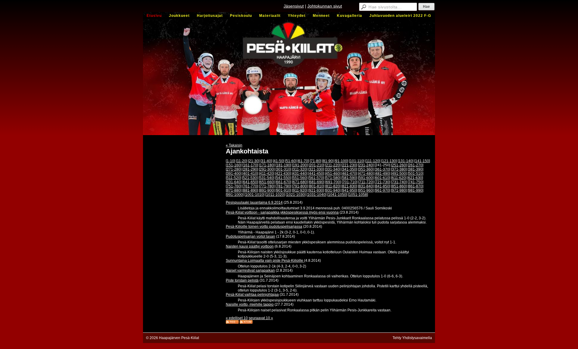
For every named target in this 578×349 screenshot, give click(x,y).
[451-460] (332, 173)
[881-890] (250, 190)
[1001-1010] (254, 195)
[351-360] (366, 169)
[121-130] (389, 161)
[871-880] (233, 190)
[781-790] (283, 186)
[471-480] (366, 173)
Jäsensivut (294, 6)
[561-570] (316, 178)
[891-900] (267, 190)
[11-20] (241, 161)
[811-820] (332, 186)
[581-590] (349, 178)
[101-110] (356, 161)
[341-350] (349, 169)
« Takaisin (234, 145)
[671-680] (300, 182)
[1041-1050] (337, 195)
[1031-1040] (316, 195)
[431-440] (299, 173)
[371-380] (399, 169)
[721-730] (382, 182)
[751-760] (233, 186)
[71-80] (315, 161)
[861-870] (415, 186)
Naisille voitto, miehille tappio (250, 304)
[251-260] (399, 165)
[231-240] (366, 165)
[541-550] (283, 178)
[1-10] (230, 161)
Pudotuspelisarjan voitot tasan (250, 236)
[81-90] (328, 161)
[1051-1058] (358, 195)
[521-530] (250, 178)
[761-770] (250, 186)
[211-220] (332, 165)
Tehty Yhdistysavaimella (412, 338)
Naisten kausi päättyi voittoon (250, 246)
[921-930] (316, 190)
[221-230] (349, 165)
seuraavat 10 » (261, 318)
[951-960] (366, 190)
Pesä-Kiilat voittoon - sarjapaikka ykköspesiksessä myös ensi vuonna (282, 212)
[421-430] (283, 173)
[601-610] (382, 178)
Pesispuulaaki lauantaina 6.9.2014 (254, 202)
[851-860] (399, 186)
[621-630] (415, 178)
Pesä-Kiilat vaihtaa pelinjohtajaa (252, 294)
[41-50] (278, 161)
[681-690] (316, 182)
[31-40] (266, 161)
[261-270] (415, 165)
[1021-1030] (296, 195)
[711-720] (366, 182)
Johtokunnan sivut (324, 6)
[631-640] (233, 182)
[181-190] (283, 165)
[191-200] (300, 165)
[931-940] (332, 190)
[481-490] (382, 173)
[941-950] (349, 190)
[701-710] (349, 182)
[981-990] (415, 190)
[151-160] (233, 165)
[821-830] (349, 186)
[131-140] (405, 161)
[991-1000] (235, 195)
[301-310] (283, 169)
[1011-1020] (275, 195)
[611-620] (398, 178)
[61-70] (303, 161)
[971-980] (399, 190)
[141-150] (422, 161)
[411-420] (266, 173)
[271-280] (233, 169)
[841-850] (382, 186)
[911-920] (299, 190)
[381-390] (415, 169)
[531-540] (266, 178)
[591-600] (366, 178)
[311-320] (299, 169)
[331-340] (332, 169)
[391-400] (233, 173)
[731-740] (399, 182)
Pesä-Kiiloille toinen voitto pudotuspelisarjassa (264, 226)
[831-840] (366, 186)
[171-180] (267, 165)
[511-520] (233, 178)
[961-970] (382, 190)
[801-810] (316, 186)
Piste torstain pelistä (242, 280)
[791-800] (300, 186)
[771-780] (267, 186)
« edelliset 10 (237, 318)
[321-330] (316, 169)
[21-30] (253, 161)
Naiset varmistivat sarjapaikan (250, 270)
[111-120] (372, 161)
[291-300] (267, 169)
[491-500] (399, 173)
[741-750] (415, 182)
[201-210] (316, 165)
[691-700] (333, 182)
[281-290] (250, 169)
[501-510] (415, 173)
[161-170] (250, 165)
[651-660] (267, 182)
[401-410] (250, 173)
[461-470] (349, 173)
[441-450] (316, 173)
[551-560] (299, 178)
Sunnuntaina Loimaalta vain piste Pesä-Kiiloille (265, 260)
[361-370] (382, 169)
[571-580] (332, 178)
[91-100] (341, 161)
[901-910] (283, 190)
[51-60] (291, 161)
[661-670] (283, 182)
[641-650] (250, 182)
